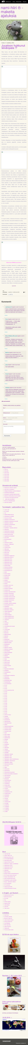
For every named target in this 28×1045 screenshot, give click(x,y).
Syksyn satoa (7, 736)
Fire (5, 900)
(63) (6, 471)
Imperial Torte (7, 903)
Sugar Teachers (7, 926)
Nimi (4, 408)
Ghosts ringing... (7, 901)
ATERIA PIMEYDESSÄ (9, 514)
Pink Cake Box (7, 924)
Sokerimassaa (7, 721)
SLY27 (5, 701)
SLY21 (5, 695)
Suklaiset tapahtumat (8, 726)
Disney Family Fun (8, 921)
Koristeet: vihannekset (9, 593)
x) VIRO (6, 811)
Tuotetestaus (7, 750)
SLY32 (5, 708)
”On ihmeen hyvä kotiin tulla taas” (11, 497)
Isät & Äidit (6, 537)
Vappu (5, 767)
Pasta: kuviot (7, 662)
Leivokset (6, 623)
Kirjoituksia (6, 578)
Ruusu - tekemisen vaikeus (10, 881)
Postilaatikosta (7, 672)
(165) (6, 479)
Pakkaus (6, 655)
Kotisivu (10, 418)
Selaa (14, 1)
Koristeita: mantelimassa (9, 598)
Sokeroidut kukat (7, 723)
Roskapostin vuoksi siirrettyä (10, 880)
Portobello (6, 670)
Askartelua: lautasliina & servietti (11, 521)
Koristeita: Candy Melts (9, 595)
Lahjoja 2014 (7, 613)
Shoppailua (6, 718)
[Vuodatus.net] (6, 1041)
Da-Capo (6, 898)
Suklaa (5, 724)
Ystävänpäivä (7, 777)
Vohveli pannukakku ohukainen (11, 773)
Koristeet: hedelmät (8, 588)
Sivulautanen (7, 719)
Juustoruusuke (7, 547)
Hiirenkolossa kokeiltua (9, 532)
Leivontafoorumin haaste (9, 626)
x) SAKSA (6, 800)
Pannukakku (7, 657)
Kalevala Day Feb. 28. (9, 895)
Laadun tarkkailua (8, 611)
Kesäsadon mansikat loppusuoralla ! (12, 494)
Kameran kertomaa (8, 567)
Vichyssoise (6, 768)
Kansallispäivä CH (8, 570)
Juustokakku (7, 545)
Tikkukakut (6, 747)
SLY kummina (7, 885)
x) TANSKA (6, 806)
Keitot (5, 572)
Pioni (6, 319)
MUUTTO (6, 631)
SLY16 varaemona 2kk (9, 690)
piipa (6, 364)
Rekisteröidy (18, 1)
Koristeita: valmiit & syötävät (10, 603)
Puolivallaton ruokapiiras (9, 675)
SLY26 (5, 700)
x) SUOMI (6, 803)
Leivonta (6, 624)
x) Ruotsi (6, 798)
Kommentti (5, 424)
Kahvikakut (6, 554)
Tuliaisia (6, 749)
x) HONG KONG (7, 787)
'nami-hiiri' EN (7, 853)
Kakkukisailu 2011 (8, 868)
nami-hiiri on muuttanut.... (9, 489)
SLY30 (5, 706)
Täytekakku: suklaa (8, 762)
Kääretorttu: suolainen (9, 609)
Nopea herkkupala (8, 652)
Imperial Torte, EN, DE (9, 862)
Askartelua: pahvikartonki (9, 524)
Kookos (5, 583)
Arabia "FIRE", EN (8, 855)
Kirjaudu (24, 1)
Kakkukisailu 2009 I (8, 865)
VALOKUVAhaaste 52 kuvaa (10, 888)
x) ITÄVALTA (6, 790)
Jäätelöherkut (7, 550)
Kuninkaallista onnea (8, 604)
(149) (6, 474)
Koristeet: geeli (7, 586)
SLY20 (5, 693)
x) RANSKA (6, 795)
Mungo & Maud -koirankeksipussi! (11, 873)
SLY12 (5, 688)
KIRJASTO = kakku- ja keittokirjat (11, 863)
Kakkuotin (6, 870)
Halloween (6, 529)
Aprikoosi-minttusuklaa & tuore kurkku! (12, 495)
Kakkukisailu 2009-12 (8, 557)
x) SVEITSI (10, 294)
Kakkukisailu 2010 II (8, 867)
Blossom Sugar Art (8, 918)
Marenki (6, 637)
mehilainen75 (8, 307)
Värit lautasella (7, 775)
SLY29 (5, 705)
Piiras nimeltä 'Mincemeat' (9, 878)
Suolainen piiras (7, 729)
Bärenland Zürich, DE (8, 857)
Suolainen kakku (7, 727)
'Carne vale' (6, 509)
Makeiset (6, 636)
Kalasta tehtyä (7, 565)
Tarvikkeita (6, 744)
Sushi (5, 732)
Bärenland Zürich (8, 896)
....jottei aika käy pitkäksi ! (9, 499)
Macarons (6, 632)
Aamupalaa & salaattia (9, 516)
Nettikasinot (8, 1)
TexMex (6, 746)
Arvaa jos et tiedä (8, 518)
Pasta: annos (7, 660)
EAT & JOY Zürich (8, 526)
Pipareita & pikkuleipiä (9, 668)
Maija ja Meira (7, 871)
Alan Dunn (6, 915)
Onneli (7, 374)
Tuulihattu (6, 752)
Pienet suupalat (7, 665)
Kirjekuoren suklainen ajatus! (10, 487)
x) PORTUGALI (7, 793)
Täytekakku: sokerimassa (9, 760)
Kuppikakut (6, 606)
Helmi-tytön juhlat (8, 860)
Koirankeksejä (7, 582)
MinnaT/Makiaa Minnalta (11, 336)
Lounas (5, 627)
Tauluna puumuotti (8, 886)
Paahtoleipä (6, 654)
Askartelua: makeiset (8, 522)
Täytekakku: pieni (8, 757)
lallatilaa (7, 387)
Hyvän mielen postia (8, 534)
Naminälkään (7, 650)
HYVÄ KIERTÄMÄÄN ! (9, 858)
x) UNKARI (6, 809)
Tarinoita (6, 742)
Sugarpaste (6, 928)
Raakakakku (7, 678)
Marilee (7, 352)
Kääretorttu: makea (8, 608)
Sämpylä (6, 739)
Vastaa (6, 315)
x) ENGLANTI (7, 782)
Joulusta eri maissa (8, 542)
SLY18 (5, 691)
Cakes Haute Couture (8, 920)
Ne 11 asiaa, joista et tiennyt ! (10, 875)
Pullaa (5, 673)
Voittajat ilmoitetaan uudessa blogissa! (12, 491)
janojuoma (6, 778)
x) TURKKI (6, 808)
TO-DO (5, 741)
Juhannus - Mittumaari (9, 544)
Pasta (5, 659)
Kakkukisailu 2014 (8, 562)
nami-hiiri (6, 906)
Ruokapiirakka (7, 682)
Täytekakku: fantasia (8, 754)
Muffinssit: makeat (8, 647)
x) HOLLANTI (7, 785)
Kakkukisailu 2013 (8, 560)
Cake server (6, 908)
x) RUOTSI (6, 796)
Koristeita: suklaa (8, 601)
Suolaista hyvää (7, 731)
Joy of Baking (7, 923)
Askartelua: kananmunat (9, 519)
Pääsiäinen (6, 677)
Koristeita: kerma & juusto (9, 596)
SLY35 (5, 713)
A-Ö (5, 513)
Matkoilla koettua (7, 642)
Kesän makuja (7, 573)
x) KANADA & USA (8, 791)
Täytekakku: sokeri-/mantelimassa (11, 759)
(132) (6, 477)
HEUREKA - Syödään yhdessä (10, 527)
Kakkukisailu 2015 (8, 563)
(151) (6, 472)
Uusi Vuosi (6, 765)
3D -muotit (6, 511)
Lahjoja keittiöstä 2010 (9, 616)
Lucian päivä (7, 629)
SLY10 (5, 685)
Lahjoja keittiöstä (7, 614)
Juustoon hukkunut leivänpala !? (13, 46)
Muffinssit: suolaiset (8, 649)
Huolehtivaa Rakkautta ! (9, 492)
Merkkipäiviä (7, 644)
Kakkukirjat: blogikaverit (9, 555)
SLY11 (5, 686)
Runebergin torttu (8, 680)
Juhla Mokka (7, 905)
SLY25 (5, 698)
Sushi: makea (7, 734)
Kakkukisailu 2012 (8, 559)
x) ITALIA (6, 788)
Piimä (5, 667)
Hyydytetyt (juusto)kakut (9, 536)
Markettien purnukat (8, 641)
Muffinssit (6, 645)
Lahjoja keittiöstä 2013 (9, 618)
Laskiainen (6, 619)
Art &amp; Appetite (8, 916)
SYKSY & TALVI (7, 714)
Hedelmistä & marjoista (9, 531)
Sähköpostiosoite (10, 413)
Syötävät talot (7, 737)
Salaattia (6, 716)
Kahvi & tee (6, 552)
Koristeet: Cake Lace (8, 585)
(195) (6, 480)
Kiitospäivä (6, 577)
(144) (6, 476)
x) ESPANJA (6, 783)
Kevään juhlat (7, 575)
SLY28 (5, 703)
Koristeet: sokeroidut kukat (9, 591)
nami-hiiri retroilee (8, 502)
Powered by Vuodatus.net (21, 1043)
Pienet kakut (6, 664)
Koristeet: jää (7, 590)
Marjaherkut (6, 639)
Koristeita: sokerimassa (9, 600)
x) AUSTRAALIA (7, 780)
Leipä (5, 621)
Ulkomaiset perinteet (8, 764)
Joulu (5, 541)
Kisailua (6, 580)
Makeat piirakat (7, 634)
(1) (6, 469)
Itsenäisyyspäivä (7, 539)
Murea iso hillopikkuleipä (9, 500)
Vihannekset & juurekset (9, 772)
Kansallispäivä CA (8, 568)
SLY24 (5, 696)
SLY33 (5, 709)
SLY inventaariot (7, 683)
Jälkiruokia (6, 549)
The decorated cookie (8, 929)
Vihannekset (7, 770)
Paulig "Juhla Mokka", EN (9, 876)
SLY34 (5, 711)
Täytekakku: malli (8, 755)
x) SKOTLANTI (7, 801)
